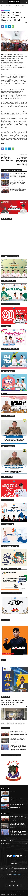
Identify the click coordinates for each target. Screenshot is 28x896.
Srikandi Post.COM (20, 892)
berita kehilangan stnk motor (16, 797)
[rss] (21, 885)
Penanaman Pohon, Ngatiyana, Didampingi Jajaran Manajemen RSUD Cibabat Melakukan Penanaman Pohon (18, 733)
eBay (2, 10)
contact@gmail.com (16, 874)
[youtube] (17, 885)
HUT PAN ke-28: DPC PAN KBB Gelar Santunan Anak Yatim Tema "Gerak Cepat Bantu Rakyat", (12, 702)
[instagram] (13, 885)
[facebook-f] (6, 885)
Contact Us (19, 894)
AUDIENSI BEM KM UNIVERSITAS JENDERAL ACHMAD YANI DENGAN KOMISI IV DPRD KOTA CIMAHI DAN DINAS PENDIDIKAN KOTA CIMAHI (21, 161)
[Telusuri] (26, 2)
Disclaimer (3, 894)
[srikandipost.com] (14, 856)
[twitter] (10, 885)
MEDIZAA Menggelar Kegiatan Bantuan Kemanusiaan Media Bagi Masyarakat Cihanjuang (17, 806)
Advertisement (13, 894)
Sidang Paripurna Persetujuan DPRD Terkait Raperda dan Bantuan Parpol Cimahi (7, 158)
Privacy (8, 894)
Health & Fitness (7, 10)
